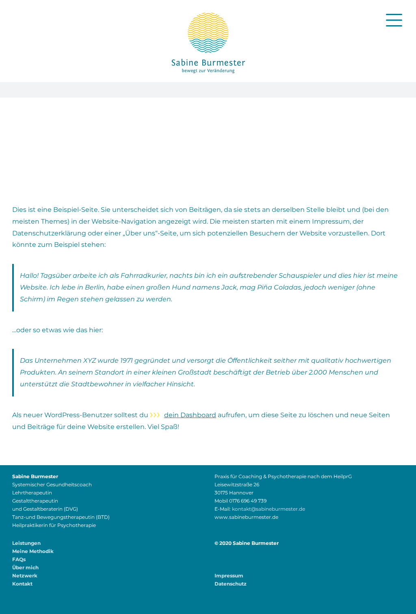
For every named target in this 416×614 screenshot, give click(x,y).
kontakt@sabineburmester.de (268, 509)
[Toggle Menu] (394, 20)
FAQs (19, 559)
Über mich (25, 567)
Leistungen (26, 543)
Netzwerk (24, 576)
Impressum (228, 576)
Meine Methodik (33, 551)
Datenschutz (230, 584)
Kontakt (22, 584)
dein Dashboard (190, 415)
